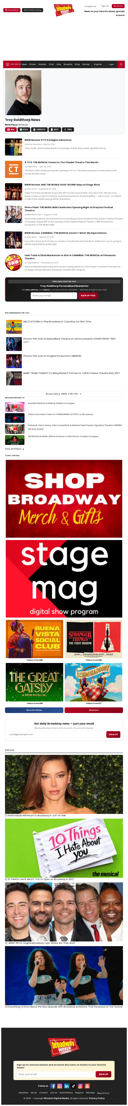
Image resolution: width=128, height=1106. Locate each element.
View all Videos (13, 448)
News (24, 64)
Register (98, 64)
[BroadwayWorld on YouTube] (87, 1086)
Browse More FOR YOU (62, 393)
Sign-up (105, 6)
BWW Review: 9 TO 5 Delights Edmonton (48, 140)
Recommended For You (17, 313)
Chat (51, 64)
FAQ (69, 129)
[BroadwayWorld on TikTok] (73, 1086)
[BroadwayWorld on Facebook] (53, 1086)
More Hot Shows (34, 710)
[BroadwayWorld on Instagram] (60, 1086)
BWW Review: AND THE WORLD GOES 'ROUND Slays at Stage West (62, 184)
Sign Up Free (88, 295)
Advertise (23, 1092)
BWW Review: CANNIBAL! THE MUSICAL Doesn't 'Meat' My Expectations (66, 233)
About (34, 1092)
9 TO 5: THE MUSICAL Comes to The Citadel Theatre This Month (61, 162)
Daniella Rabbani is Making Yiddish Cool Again (51, 403)
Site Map (90, 1092)
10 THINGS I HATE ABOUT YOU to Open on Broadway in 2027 (39, 879)
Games (86, 64)
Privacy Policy (97, 1098)
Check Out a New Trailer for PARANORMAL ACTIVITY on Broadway (60, 414)
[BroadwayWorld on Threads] (80, 1086)
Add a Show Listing (32, 10)
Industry (42, 64)
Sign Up (103, 1074)
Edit (56, 129)
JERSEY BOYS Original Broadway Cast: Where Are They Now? (40, 943)
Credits (41, 129)
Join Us (53, 1092)
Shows (32, 64)
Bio (12, 129)
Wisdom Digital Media (56, 1098)
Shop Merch (13, 10)
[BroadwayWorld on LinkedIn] (66, 1086)
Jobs (58, 64)
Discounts (94, 710)
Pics (25, 129)
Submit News (66, 1092)
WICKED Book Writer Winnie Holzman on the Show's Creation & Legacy (63, 436)
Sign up (113, 734)
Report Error (103, 1093)
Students (68, 64)
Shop (77, 64)
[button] (121, 64)
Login (111, 64)
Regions (79, 1092)
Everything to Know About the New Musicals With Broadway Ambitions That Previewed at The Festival (63, 1006)
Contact (43, 1092)
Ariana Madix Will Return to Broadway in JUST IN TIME (35, 815)
